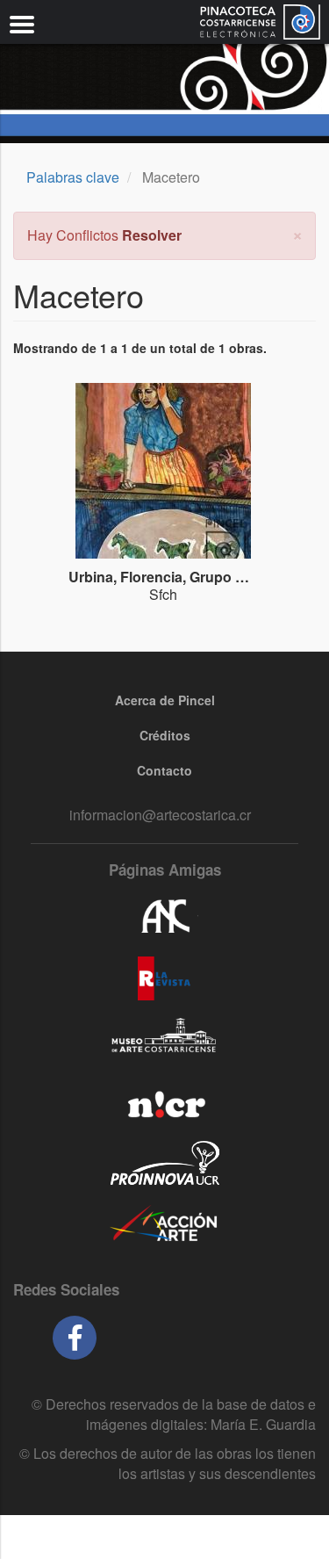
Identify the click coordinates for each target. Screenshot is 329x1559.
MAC (164, 1040)
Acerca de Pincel (165, 700)
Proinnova (164, 1163)
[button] (297, 233)
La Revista (164, 978)
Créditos (164, 735)
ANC (164, 917)
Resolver (152, 235)
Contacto (164, 770)
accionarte (164, 1224)
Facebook (74, 1337)
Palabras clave (72, 177)
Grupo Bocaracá (244, 577)
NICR (164, 1101)
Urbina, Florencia (125, 577)
